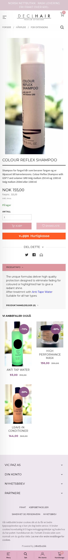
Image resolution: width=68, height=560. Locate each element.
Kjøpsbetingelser (39, 507)
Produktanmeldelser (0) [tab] (21, 305)
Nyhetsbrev (49, 514)
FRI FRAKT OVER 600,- (34, 7)
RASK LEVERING (49, 3)
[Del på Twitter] (27, 255)
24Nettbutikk (40, 546)
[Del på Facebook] (34, 255)
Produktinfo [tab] (13, 267)
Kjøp (19, 226)
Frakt (22, 507)
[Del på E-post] (41, 255)
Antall (6, 212)
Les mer (35, 536)
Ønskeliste (52, 226)
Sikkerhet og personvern (26, 514)
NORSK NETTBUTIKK (22, 3)
